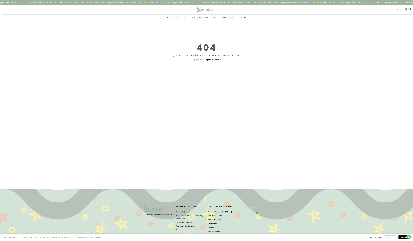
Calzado (211, 227)
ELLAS (194, 17)
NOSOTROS (242, 17)
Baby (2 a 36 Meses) (215, 216)
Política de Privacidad (184, 222)
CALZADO (214, 17)
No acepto (390, 237)
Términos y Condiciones (185, 226)
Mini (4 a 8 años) (214, 220)
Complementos (214, 231)
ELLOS (186, 17)
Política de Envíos (182, 212)
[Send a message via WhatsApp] (409, 237)
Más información (375, 237)
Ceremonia (212, 223)
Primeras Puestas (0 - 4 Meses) (220, 212)
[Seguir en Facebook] (253, 213)
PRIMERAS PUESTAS (173, 17)
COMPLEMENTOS (228, 17)
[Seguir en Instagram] (257, 213)
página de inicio (212, 60)
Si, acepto (404, 237)
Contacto (179, 230)
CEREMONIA (203, 17)
